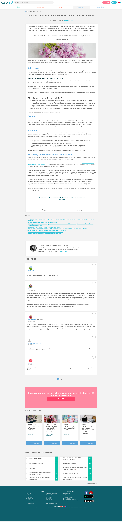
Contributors (28, 499)
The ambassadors (29, 497)
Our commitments (30, 503)
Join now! (106, 2)
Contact (48, 502)
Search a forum (66, 494)
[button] (20, 7)
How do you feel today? (35, 458)
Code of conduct (49, 497)
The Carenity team (29, 496)
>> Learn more (63, 251)
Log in (114, 2)
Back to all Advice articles (33, 11)
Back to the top (92, 483)
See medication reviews (68, 497)
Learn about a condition (68, 496)
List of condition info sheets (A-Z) (70, 499)
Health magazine (66, 493)
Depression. (32, 468)
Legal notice (48, 498)
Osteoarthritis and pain (69, 463)
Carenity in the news (50, 494)
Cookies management (51, 500)
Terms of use (49, 499)
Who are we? (28, 493)
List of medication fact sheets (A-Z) (70, 500)
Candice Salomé (68, 20)
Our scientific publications (31, 502)
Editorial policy (49, 496)
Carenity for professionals (51, 503)
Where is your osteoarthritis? (37, 463)
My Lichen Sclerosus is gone (70, 473)
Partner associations (30, 498)
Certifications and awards (51, 493)
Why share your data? (30, 494)
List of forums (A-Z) (67, 498)
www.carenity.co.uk (42, 507)
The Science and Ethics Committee (33, 500)
